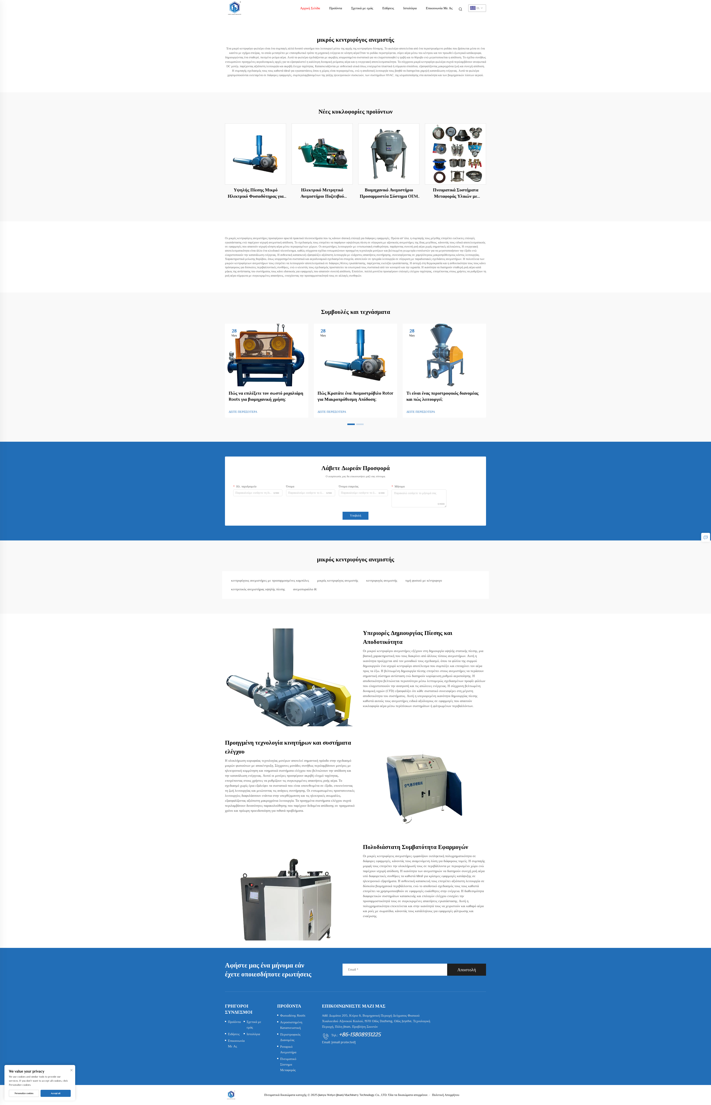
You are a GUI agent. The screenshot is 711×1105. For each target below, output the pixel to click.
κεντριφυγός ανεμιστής (381, 580)
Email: (339, 1042)
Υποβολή (355, 515)
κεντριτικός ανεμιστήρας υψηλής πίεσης (258, 589)
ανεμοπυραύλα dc (305, 589)
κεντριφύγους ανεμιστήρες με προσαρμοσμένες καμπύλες (270, 580)
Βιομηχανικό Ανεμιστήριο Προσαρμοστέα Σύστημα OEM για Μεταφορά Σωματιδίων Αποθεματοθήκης (389, 193)
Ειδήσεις (388, 8)
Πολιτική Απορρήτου (445, 1095)
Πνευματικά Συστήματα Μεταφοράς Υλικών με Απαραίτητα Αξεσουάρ (455, 193)
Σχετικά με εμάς (362, 8)
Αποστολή (466, 969)
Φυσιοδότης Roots (292, 1015)
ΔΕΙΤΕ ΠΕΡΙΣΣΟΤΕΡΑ (243, 412)
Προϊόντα (335, 8)
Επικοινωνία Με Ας (439, 8)
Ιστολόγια (410, 8)
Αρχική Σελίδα (310, 8)
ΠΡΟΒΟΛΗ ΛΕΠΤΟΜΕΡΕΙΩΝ (255, 154)
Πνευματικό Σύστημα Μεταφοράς (288, 1064)
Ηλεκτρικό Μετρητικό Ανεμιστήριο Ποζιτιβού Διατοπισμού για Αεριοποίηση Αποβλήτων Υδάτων (322, 193)
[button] (351, 424)
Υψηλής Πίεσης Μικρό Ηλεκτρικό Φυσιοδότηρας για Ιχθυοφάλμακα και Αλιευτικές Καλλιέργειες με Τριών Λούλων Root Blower (256, 193)
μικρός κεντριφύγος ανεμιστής (337, 580)
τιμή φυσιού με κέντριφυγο (423, 580)
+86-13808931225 (360, 1034)
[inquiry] (705, 537)
